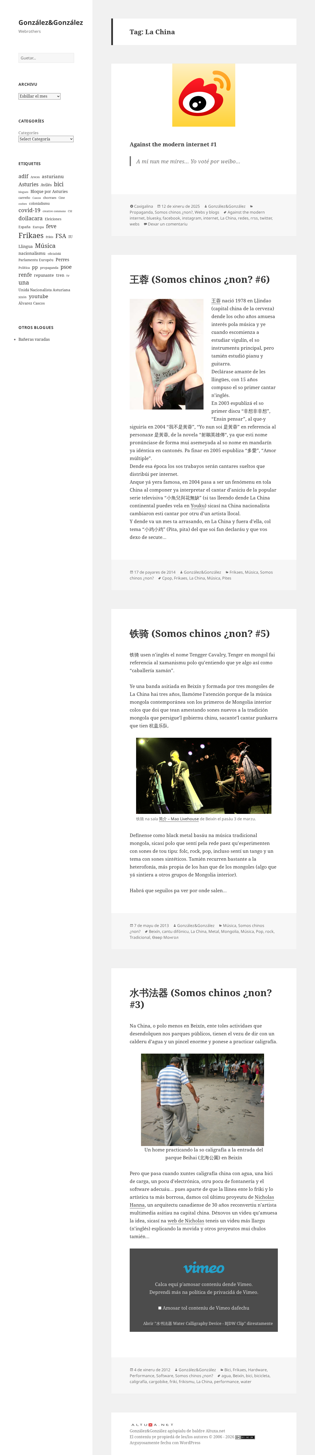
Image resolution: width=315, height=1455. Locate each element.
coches (22, 203)
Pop (259, 931)
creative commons (54, 211)
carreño (24, 197)
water (246, 1381)
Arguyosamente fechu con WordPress (165, 1442)
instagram (191, 218)
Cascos (36, 198)
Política (24, 267)
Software (164, 1375)
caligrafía (138, 1381)
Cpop (167, 578)
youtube (38, 296)
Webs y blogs (207, 212)
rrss (254, 218)
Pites (226, 578)
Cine (62, 198)
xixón (22, 297)
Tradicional (140, 937)
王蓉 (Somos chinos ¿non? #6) (200, 279)
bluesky (154, 218)
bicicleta (261, 1375)
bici (58, 184)
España (24, 226)
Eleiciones (53, 219)
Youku (198, 505)
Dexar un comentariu (168, 224)
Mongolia (230, 931)
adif (23, 176)
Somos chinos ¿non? (174, 212)
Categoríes (28, 133)
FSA (60, 236)
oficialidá (54, 254)
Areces (35, 177)
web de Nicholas (186, 1220)
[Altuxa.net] (152, 1424)
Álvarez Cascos (31, 303)
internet (210, 218)
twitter (266, 218)
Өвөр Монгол (165, 937)
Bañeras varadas (34, 339)
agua (226, 1375)
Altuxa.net (215, 1431)
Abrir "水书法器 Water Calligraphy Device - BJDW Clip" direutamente (208, 1323)
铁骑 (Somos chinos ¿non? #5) (200, 633)
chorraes (49, 197)
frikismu (186, 1381)
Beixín (154, 931)
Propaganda (141, 212)
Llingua (25, 246)
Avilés (46, 185)
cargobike (158, 1381)
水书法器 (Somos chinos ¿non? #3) (201, 998)
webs (135, 224)
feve (51, 226)
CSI (70, 211)
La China (228, 218)
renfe (25, 274)
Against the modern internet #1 (173, 144)
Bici (227, 1369)
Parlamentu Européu (35, 259)
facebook (171, 218)
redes (243, 218)
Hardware (257, 1369)
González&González (50, 22)
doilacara (30, 218)
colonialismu (39, 203)
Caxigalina (143, 206)
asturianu (53, 176)
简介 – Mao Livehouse (179, 819)
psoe (66, 266)
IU (70, 236)
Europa (38, 227)
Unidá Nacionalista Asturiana (44, 289)
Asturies (28, 184)
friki (173, 1381)
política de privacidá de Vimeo (223, 1292)
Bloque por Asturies (49, 191)
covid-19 (29, 210)
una (23, 282)
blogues (23, 192)
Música (45, 245)
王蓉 (216, 300)
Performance (142, 1375)
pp (35, 267)
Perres (62, 259)
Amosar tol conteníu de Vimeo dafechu (206, 1308)
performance (226, 1381)
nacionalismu (32, 253)
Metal (213, 931)
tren (60, 275)
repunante (44, 275)
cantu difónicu (175, 931)
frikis (49, 237)
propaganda (49, 267)
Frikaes (31, 235)
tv (68, 275)
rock (269, 931)
